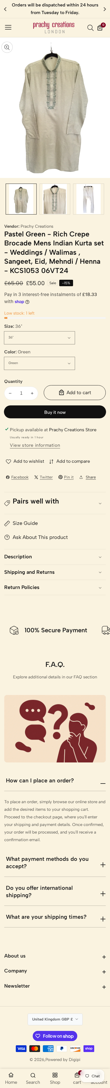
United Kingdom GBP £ (53, 1019)
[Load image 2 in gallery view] (55, 199)
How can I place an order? (40, 780)
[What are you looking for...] (91, 28)
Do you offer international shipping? (39, 891)
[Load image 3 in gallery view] (88, 199)
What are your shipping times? (46, 916)
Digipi (74, 1060)
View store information (35, 445)
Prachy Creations (37, 226)
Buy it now (55, 412)
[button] (105, 9)
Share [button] (91, 477)
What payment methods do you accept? (47, 862)
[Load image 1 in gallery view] (21, 199)
